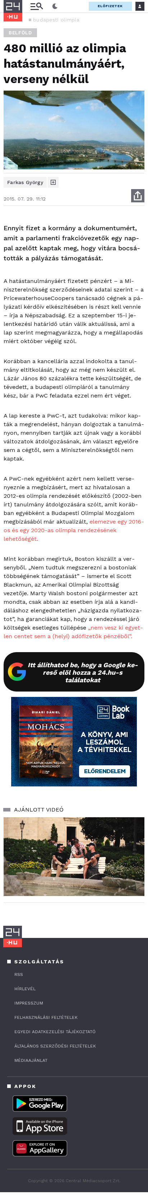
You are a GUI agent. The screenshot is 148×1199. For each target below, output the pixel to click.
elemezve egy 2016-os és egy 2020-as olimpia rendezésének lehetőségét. (74, 530)
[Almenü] (36, 6)
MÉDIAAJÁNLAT (30, 1060)
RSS (18, 974)
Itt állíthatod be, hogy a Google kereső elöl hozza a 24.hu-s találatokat (83, 672)
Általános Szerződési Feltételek (55, 1046)
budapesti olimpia (56, 20)
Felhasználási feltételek (46, 1017)
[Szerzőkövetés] (53, 182)
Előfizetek (110, 6)
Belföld (20, 32)
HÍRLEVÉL (25, 988)
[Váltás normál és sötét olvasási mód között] (55, 6)
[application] (74, 856)
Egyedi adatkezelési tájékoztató (55, 1031)
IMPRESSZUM (28, 1003)
